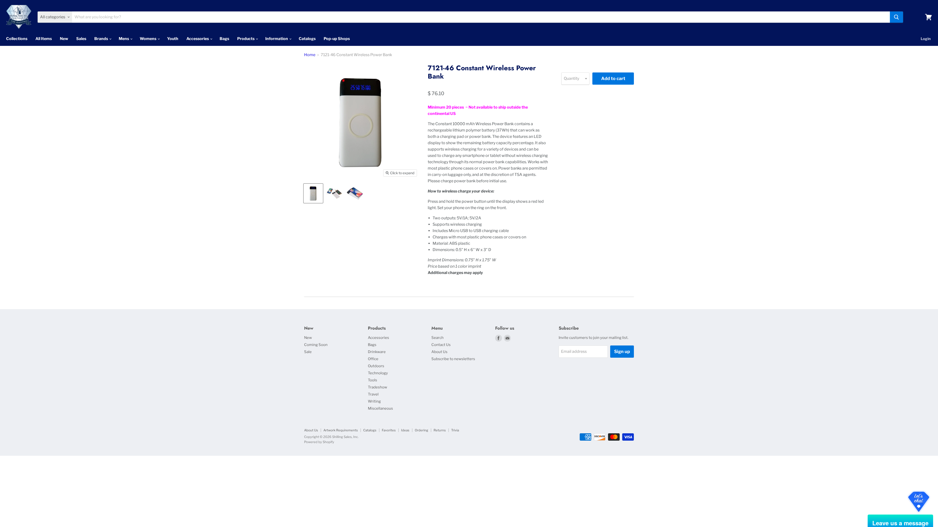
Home (309, 55)
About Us (439, 352)
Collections (16, 38)
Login (926, 39)
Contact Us (441, 345)
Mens (124, 38)
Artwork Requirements (340, 430)
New (64, 38)
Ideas (405, 430)
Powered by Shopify (319, 442)
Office (373, 359)
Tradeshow (377, 387)
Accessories (198, 38)
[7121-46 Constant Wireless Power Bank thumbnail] (313, 193)
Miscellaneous (380, 408)
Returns (440, 430)
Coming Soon (316, 345)
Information (277, 38)
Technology (378, 373)
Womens (148, 38)
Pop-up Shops (337, 38)
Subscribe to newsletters (453, 359)
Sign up (622, 351)
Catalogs (307, 38)
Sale (308, 352)
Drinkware (377, 352)
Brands (101, 38)
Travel (373, 394)
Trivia (455, 430)
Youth (172, 38)
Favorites (389, 430)
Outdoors (376, 366)
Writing (374, 401)
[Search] (896, 17)
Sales (81, 38)
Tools (372, 380)
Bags (224, 38)
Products (246, 38)
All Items (43, 38)
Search (437, 337)
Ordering (421, 430)
